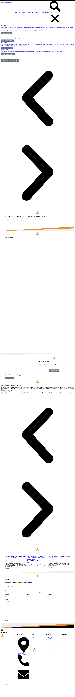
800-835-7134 (20, 668)
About (34, 638)
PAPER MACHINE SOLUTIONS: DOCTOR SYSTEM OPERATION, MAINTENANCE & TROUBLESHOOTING (35, 558)
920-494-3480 (31, 582)
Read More (7, 568)
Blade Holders (50, 638)
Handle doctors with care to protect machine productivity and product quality (59, 557)
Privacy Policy (7, 691)
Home (34, 637)
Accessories (50, 640)
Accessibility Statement (9, 694)
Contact (34, 642)
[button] (24, 12)
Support (34, 640)
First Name (7, 592)
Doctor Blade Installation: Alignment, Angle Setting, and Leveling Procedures (15, 557)
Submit (6, 620)
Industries (35, 639)
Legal (6, 689)
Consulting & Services (52, 641)
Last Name (40, 592)
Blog (34, 641)
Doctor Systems (51, 639)
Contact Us (3, 632)
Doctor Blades (50, 637)
